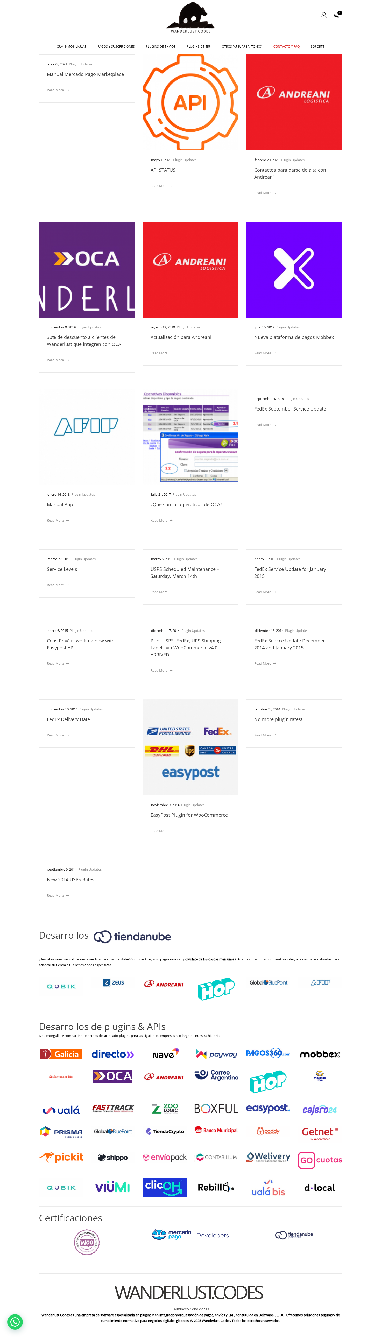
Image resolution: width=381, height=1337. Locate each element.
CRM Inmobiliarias (71, 46)
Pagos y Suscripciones (116, 46)
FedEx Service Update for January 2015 (290, 572)
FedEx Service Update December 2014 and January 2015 (289, 644)
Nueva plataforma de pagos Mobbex (294, 337)
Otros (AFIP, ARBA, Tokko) (242, 46)
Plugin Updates (80, 64)
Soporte (317, 46)
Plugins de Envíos (160, 46)
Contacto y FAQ (286, 46)
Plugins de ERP (199, 46)
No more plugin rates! (278, 719)
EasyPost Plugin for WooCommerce (189, 815)
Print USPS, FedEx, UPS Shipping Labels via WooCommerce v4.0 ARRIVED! (186, 648)
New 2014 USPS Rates (70, 879)
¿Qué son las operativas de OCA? (186, 504)
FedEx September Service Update (290, 409)
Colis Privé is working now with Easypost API (81, 644)
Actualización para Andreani (181, 337)
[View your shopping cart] (336, 15)
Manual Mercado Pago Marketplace (85, 74)
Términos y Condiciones (190, 1309)
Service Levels (62, 569)
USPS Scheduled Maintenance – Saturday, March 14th (185, 572)
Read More (58, 90)
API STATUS (163, 170)
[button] (15, 1322)
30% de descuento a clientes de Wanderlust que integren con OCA (84, 340)
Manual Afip (60, 504)
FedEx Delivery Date (68, 719)
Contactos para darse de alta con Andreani (290, 173)
